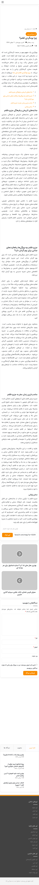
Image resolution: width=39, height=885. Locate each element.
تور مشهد (34, 808)
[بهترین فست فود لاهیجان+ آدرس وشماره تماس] (31, 776)
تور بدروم (34, 845)
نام (36, 638)
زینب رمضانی (30, 42)
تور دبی (35, 863)
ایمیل (35, 647)
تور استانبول (34, 832)
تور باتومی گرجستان (31, 859)
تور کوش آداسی (32, 838)
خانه (34, 29)
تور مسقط (34, 869)
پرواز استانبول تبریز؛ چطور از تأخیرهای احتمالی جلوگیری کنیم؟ (14, 765)
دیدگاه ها (7, 748)
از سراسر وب (27, 29)
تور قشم (35, 814)
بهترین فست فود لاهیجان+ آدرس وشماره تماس (14, 774)
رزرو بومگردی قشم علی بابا (22, 72)
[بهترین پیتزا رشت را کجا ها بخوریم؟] (31, 758)
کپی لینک (7, 535)
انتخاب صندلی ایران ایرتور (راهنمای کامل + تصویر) (13, 784)
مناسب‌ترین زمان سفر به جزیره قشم (21, 103)
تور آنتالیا (34, 835)
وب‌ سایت (34, 656)
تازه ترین (32, 748)
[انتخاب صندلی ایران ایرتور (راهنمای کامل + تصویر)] (31, 786)
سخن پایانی (28, 107)
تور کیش (34, 811)
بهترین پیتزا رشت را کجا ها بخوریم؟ (13, 755)
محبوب (19, 748)
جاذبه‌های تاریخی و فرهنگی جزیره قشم (20, 92)
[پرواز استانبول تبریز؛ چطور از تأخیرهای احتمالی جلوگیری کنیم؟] (31, 767)
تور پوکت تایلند (33, 873)
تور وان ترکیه (33, 842)
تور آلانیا (35, 848)
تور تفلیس (34, 866)
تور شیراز (34, 817)
